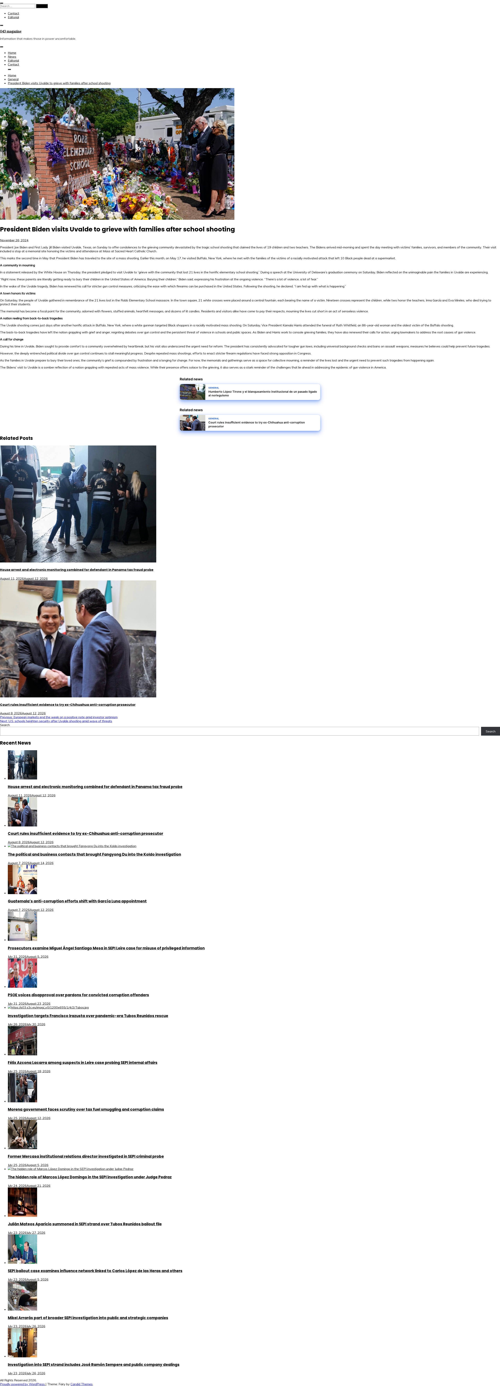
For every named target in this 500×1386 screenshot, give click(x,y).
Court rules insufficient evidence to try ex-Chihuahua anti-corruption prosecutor (68, 704)
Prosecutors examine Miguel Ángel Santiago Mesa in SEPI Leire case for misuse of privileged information (106, 948)
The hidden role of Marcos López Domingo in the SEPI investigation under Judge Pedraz (90, 1177)
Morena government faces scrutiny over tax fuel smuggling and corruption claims (86, 1109)
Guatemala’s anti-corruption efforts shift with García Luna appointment (77, 901)
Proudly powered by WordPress (23, 1384)
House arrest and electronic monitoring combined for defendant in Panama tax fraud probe (76, 570)
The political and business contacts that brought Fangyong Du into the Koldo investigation (94, 854)
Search (5, 725)
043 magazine (10, 31)
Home (12, 53)
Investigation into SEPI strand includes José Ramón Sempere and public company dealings (93, 1364)
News (12, 56)
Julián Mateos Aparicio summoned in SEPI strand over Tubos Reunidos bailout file (85, 1224)
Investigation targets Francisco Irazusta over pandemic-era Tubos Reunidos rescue (88, 1015)
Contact (13, 13)
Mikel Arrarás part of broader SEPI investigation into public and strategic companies (88, 1317)
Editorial (13, 17)
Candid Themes (82, 1384)
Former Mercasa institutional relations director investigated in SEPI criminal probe (86, 1156)
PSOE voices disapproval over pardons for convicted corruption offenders (78, 995)
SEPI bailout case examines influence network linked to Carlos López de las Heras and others (95, 1271)
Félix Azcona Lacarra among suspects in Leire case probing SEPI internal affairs (82, 1062)
